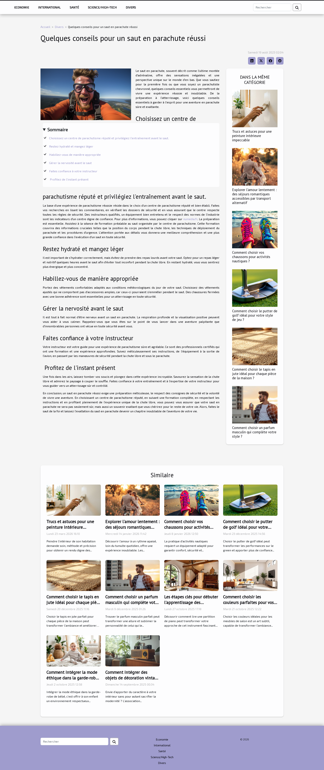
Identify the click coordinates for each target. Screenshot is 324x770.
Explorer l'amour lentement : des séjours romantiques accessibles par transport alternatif (254, 196)
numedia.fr (190, 219)
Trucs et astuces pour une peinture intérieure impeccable (252, 135)
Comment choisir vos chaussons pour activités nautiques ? (251, 256)
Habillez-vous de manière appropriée (75, 154)
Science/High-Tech (102, 7)
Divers (131, 7)
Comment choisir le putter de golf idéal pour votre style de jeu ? (254, 315)
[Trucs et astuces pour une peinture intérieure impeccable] (255, 108)
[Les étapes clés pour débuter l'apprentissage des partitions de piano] (191, 575)
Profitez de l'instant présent (69, 179)
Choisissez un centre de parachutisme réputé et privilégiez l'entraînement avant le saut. (109, 138)
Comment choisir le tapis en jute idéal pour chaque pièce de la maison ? (254, 373)
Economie (21, 7)
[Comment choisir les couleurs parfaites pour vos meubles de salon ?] (250, 575)
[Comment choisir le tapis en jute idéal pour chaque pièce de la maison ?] (255, 346)
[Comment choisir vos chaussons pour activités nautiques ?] (255, 229)
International (49, 7)
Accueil (45, 27)
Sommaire (57, 129)
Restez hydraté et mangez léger (71, 146)
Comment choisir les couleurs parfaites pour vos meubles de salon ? (248, 602)
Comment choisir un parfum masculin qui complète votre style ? (254, 432)
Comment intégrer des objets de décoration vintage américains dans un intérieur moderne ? (132, 680)
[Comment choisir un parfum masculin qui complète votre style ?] (255, 404)
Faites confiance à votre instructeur (73, 171)
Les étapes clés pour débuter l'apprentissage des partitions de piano (191, 602)
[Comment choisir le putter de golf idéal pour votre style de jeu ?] (255, 287)
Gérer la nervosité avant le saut (70, 163)
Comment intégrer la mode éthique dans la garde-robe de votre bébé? (72, 677)
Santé (74, 7)
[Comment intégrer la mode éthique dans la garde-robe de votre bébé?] (73, 650)
